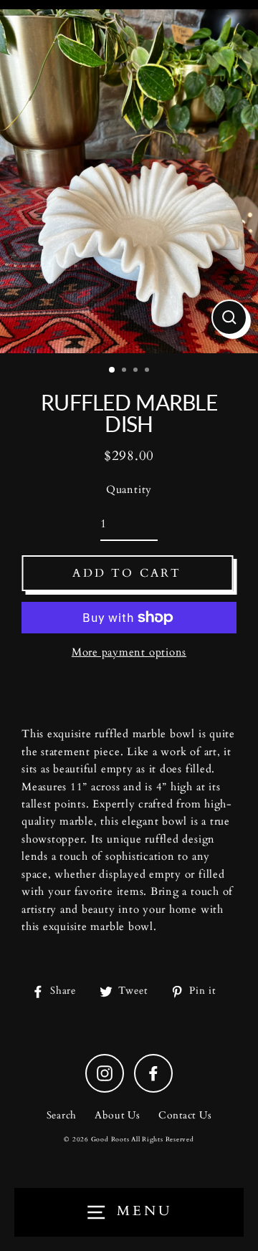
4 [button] (148, 371)
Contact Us (185, 1115)
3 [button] (136, 371)
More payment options (129, 652)
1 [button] (112, 370)
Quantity (129, 489)
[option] (129, 181)
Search (62, 1115)
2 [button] (125, 371)
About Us (117, 1115)
